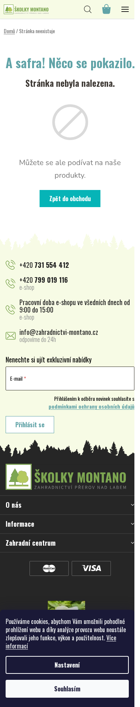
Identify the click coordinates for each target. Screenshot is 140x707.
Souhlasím (67, 688)
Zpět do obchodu (70, 198)
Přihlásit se (29, 424)
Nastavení (67, 664)
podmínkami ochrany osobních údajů (91, 406)
